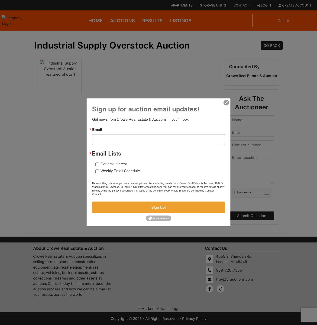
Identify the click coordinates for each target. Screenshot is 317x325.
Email (97, 129)
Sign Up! (158, 207)
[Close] (226, 102)
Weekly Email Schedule (120, 170)
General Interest (113, 163)
